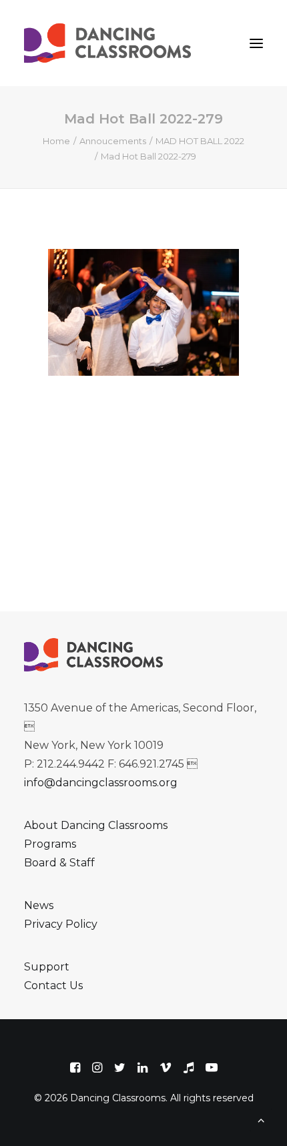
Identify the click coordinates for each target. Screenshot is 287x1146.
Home (56, 140)
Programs (50, 844)
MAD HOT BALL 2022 (200, 140)
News (38, 905)
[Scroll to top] (261, 1119)
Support (46, 966)
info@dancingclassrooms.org (101, 782)
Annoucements (112, 140)
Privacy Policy (60, 924)
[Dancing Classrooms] (111, 43)
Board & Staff (59, 862)
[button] (256, 43)
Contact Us (53, 985)
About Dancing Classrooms (96, 825)
